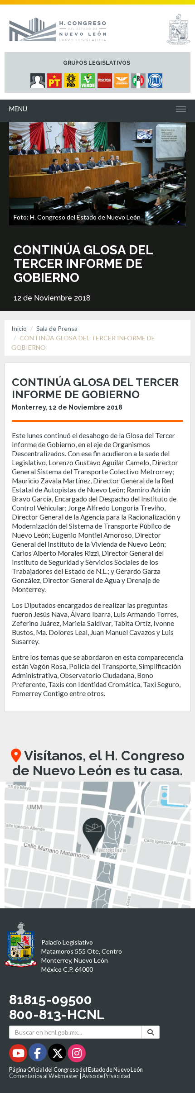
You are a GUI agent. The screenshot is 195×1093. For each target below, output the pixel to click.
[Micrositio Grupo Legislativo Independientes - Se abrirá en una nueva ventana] (38, 78)
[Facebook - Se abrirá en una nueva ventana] (38, 1055)
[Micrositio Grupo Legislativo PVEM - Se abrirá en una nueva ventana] (89, 78)
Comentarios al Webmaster (43, 1076)
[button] (97, 845)
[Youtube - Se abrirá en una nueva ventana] (19, 1055)
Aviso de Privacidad (106, 1076)
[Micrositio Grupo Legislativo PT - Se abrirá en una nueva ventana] (55, 78)
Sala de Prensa (57, 328)
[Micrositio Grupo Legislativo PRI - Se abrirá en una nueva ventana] (139, 78)
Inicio (19, 328)
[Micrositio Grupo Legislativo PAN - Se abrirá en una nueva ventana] (156, 78)
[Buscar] (150, 1032)
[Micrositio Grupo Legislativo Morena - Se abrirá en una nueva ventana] (106, 78)
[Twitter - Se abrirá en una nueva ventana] (58, 1055)
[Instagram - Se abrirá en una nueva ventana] (77, 1055)
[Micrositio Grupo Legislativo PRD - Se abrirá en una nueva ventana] (72, 78)
